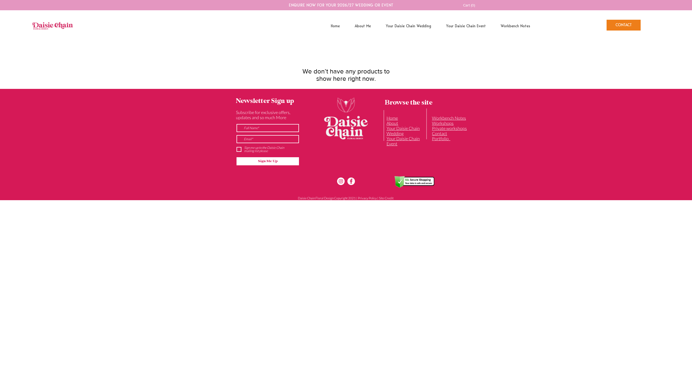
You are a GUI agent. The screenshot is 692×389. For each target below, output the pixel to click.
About (392, 123)
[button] (472, 5)
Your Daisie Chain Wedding (403, 131)
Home (392, 117)
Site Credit (386, 198)
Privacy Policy (367, 198)
